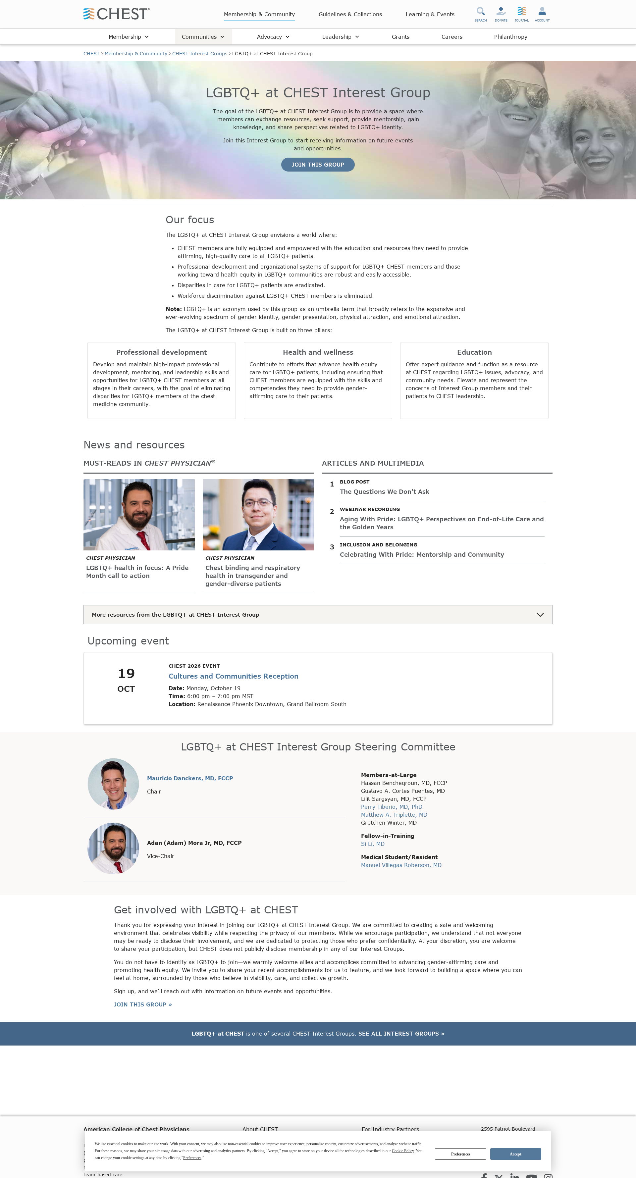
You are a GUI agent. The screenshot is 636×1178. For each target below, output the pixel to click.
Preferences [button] (192, 1157)
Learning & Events (430, 14)
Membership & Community (259, 14)
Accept (515, 1154)
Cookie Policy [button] (403, 1151)
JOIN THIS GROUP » (143, 1004)
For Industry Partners (390, 1129)
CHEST (91, 53)
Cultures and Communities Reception (233, 676)
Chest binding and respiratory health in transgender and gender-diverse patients (252, 575)
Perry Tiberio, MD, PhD (391, 806)
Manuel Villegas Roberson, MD (401, 865)
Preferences (460, 1154)
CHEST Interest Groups (199, 53)
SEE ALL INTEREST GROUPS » (401, 1033)
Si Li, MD (373, 844)
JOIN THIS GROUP (318, 164)
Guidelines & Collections (350, 14)
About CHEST (260, 1129)
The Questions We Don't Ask (384, 491)
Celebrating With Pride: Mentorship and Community (422, 554)
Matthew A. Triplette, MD (394, 814)
